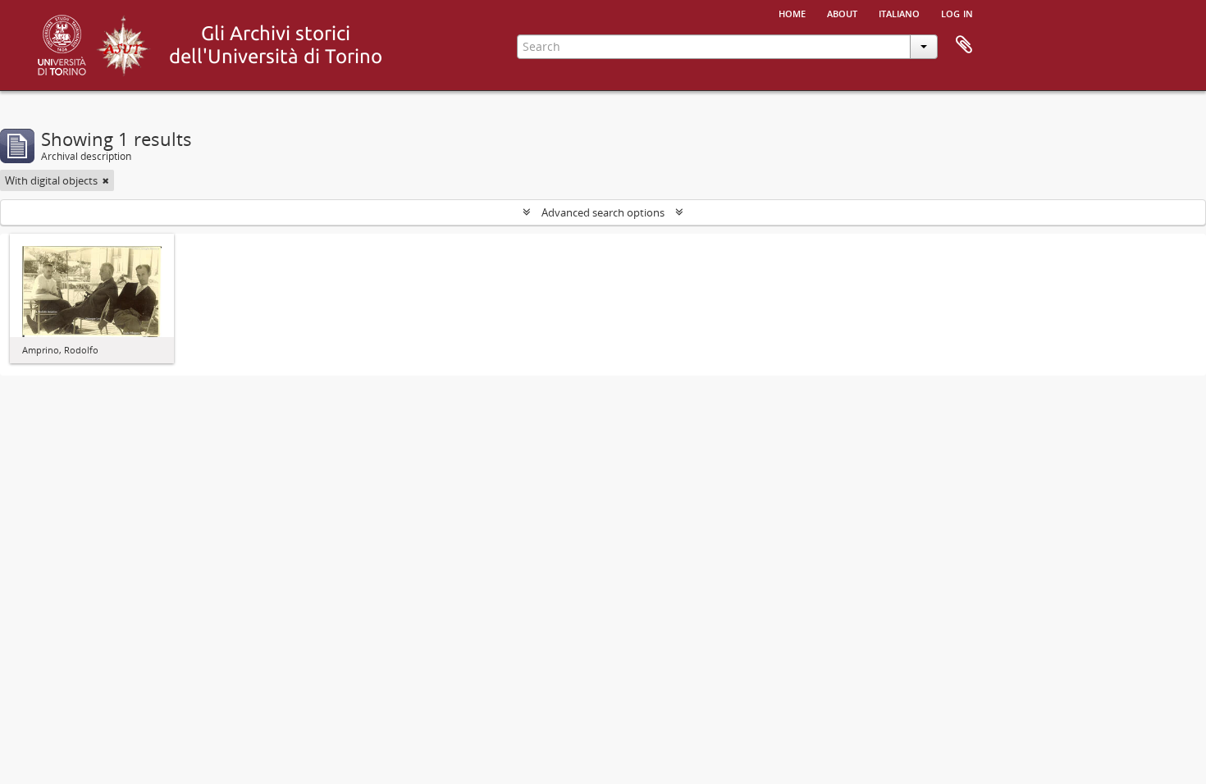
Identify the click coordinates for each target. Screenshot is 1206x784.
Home (792, 12)
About (842, 12)
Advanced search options (603, 212)
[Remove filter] (106, 180)
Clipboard (963, 45)
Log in (957, 12)
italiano (899, 12)
